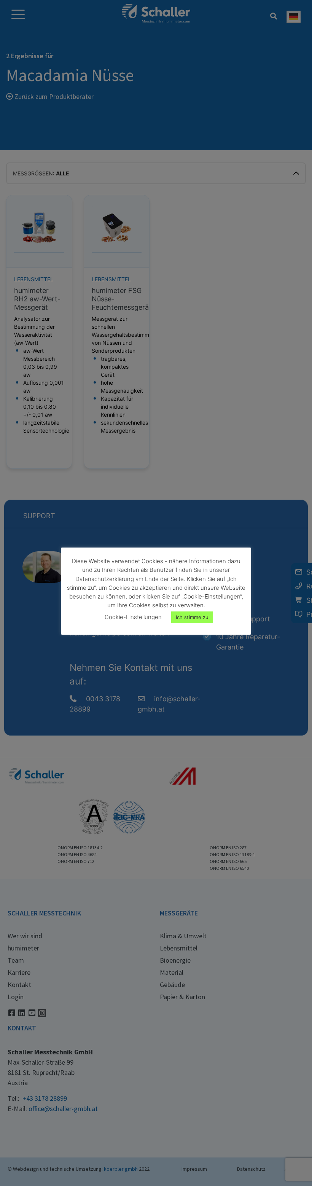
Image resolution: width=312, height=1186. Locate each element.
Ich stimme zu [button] (192, 617)
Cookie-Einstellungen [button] (133, 617)
